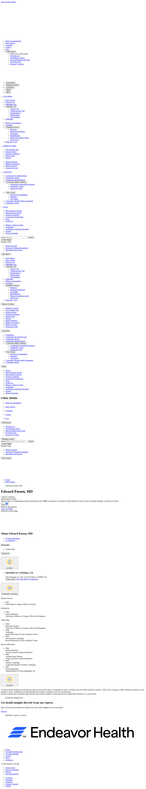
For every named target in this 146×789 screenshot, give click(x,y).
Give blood (14, 199)
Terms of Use (10, 768)
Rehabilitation (15, 136)
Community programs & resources (22, 184)
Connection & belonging (14, 217)
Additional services (12, 127)
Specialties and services (13, 250)
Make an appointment (13, 41)
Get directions (33, 579)
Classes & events (11, 168)
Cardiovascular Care (17, 111)
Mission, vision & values (14, 225)
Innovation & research (13, 213)
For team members (12, 754)
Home (7, 480)
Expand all (5, 553)
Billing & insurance (12, 164)
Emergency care (11, 142)
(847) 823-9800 (7, 509)
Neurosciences (15, 113)
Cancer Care (14, 109)
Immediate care (10, 104)
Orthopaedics (15, 115)
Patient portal (10, 51)
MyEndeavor (15, 56)
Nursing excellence (12, 215)
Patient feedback (11, 162)
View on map (10, 579)
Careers (8, 47)
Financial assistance (12, 154)
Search (3, 237)
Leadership (9, 227)
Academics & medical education (17, 229)
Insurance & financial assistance (16, 248)
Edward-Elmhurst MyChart (20, 60)
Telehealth (9, 119)
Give (7, 49)
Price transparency (12, 774)
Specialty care (11, 106)
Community (10, 87)
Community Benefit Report (15, 180)
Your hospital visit (11, 150)
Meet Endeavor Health (13, 211)
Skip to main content (8, 2)
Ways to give (10, 192)
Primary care (10, 102)
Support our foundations (18, 195)
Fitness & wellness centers (19, 138)
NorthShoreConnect (17, 58)
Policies (8, 158)
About (8, 90)
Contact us (9, 221)
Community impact (12, 178)
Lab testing (14, 134)
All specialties (15, 117)
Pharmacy (13, 129)
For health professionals (14, 752)
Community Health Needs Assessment (19, 201)
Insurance (9, 685)
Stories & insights (11, 233)
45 (12, 538)
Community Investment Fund (16, 176)
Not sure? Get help (17, 64)
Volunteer (13, 197)
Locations (9, 45)
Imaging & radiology (17, 132)
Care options (10, 83)
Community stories (12, 203)
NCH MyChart (15, 62)
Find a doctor (10, 43)
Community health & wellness (16, 182)
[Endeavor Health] (73, 78)
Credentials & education (10, 594)
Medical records (11, 166)
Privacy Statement (11, 770)
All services (14, 140)
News (7, 219)
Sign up (4, 711)
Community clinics (17, 186)
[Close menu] (2, 146)
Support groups (11, 152)
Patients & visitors (12, 85)
